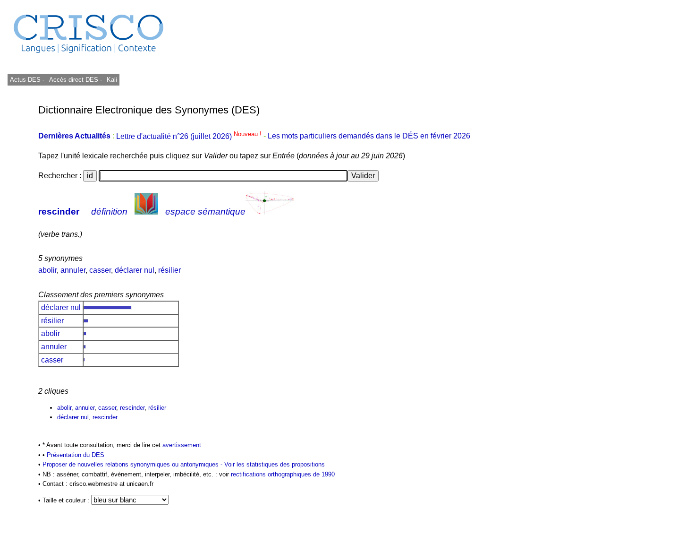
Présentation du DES (75, 454)
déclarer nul (134, 270)
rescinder (58, 211)
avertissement (181, 445)
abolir (47, 270)
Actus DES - (27, 79)
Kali (112, 79)
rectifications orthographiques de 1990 (283, 474)
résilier (169, 270)
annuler (72, 270)
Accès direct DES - (75, 79)
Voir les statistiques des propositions (274, 464)
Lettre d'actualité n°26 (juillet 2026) (189, 136)
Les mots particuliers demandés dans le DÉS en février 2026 (369, 136)
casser (100, 270)
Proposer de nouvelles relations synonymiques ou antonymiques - (133, 464)
